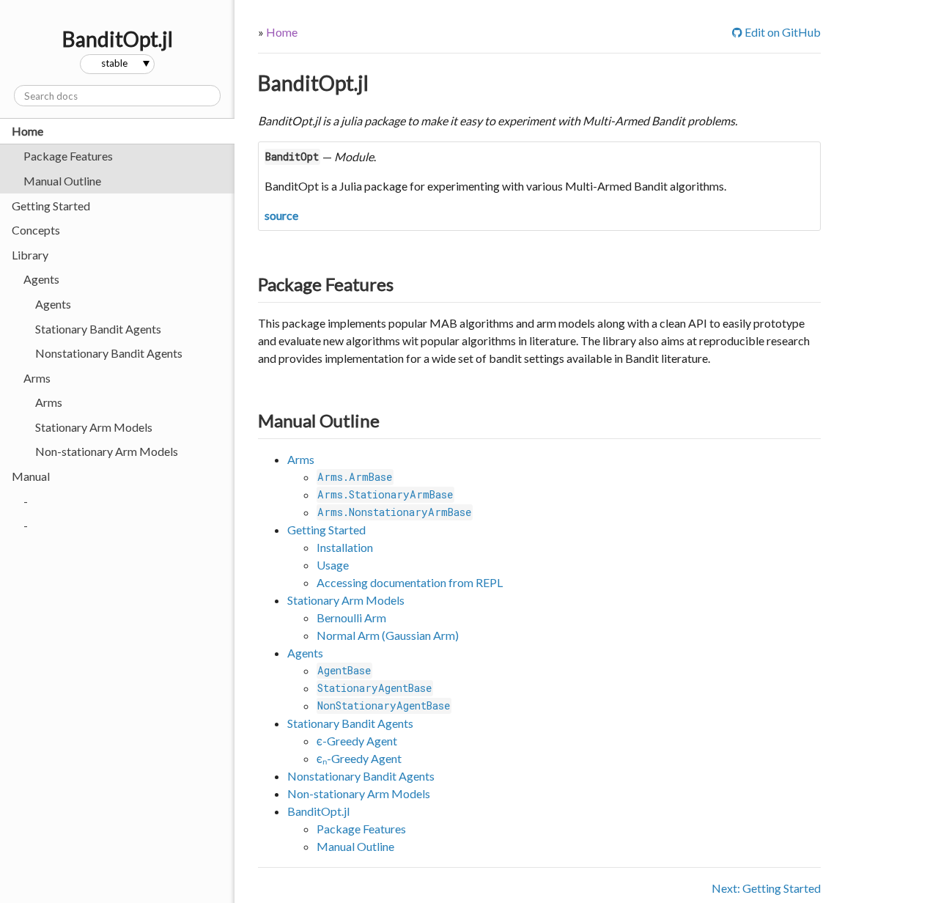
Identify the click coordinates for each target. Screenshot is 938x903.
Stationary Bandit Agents (98, 329)
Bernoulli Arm (351, 617)
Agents (53, 304)
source (281, 215)
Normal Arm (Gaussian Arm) (388, 635)
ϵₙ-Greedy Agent (359, 758)
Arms (48, 402)
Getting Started (51, 206)
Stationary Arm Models (93, 427)
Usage (333, 565)
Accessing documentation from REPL (410, 582)
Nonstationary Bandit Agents (108, 353)
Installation (345, 547)
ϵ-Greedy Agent (357, 741)
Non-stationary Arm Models (106, 451)
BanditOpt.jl (313, 82)
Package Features (68, 156)
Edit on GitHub (776, 32)
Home (27, 131)
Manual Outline (62, 181)
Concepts (36, 230)
